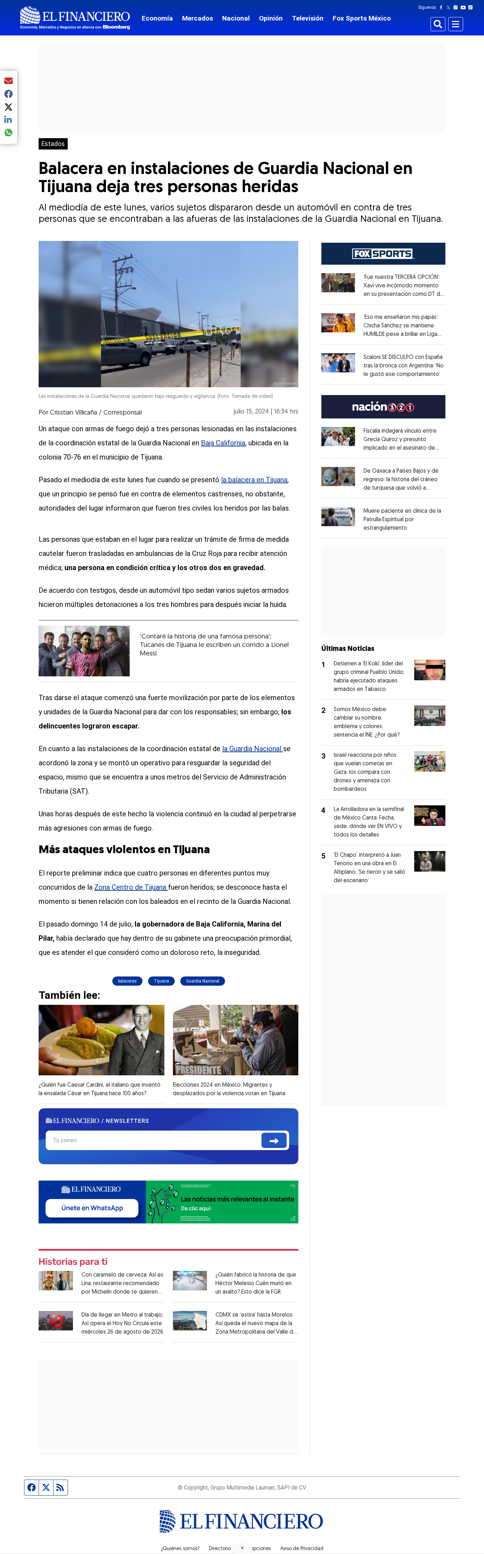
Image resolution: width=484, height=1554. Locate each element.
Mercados (197, 18)
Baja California (223, 443)
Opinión (271, 18)
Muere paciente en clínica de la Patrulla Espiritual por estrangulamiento (402, 519)
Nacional (236, 18)
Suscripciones (255, 1549)
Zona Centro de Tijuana (131, 887)
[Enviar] (274, 1140)
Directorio (220, 1549)
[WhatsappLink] (168, 1201)
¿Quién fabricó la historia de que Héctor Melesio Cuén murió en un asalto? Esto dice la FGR (255, 1283)
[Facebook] (442, 7)
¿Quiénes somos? (180, 1549)
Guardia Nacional (202, 981)
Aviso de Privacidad (301, 1549)
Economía (157, 18)
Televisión (307, 18)
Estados (53, 143)
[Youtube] (465, 7)
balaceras (127, 981)
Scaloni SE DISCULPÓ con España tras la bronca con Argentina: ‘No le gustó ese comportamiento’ (404, 366)
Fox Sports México (362, 18)
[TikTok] (471, 7)
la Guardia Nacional (252, 748)
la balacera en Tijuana (254, 479)
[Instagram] (457, 7)
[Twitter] (450, 7)
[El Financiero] (75, 17)
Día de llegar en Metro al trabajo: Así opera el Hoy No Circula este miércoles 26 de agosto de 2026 (122, 1323)
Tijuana (161, 981)
